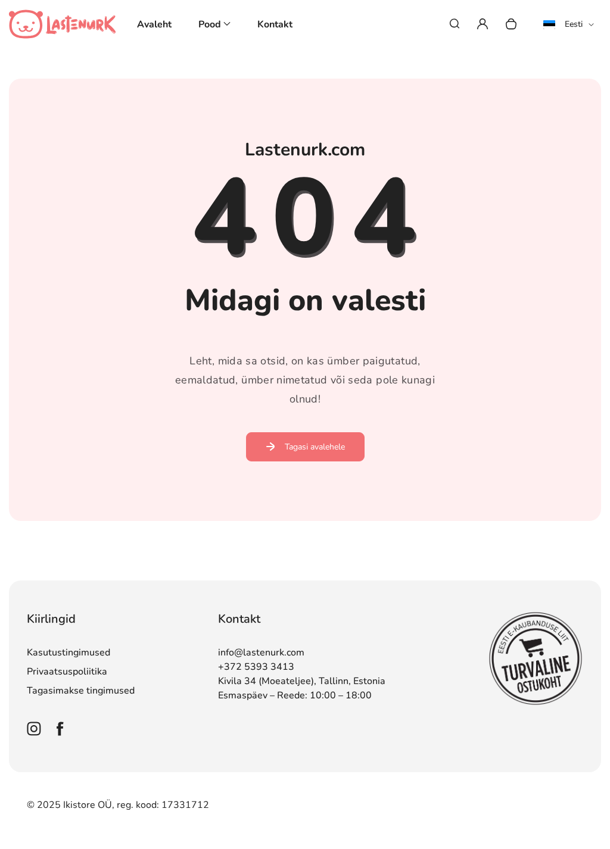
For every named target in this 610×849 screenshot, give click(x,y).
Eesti (574, 24)
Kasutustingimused (68, 652)
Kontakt (274, 24)
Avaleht (154, 24)
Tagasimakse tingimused (81, 690)
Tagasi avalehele (315, 446)
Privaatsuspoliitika (67, 671)
